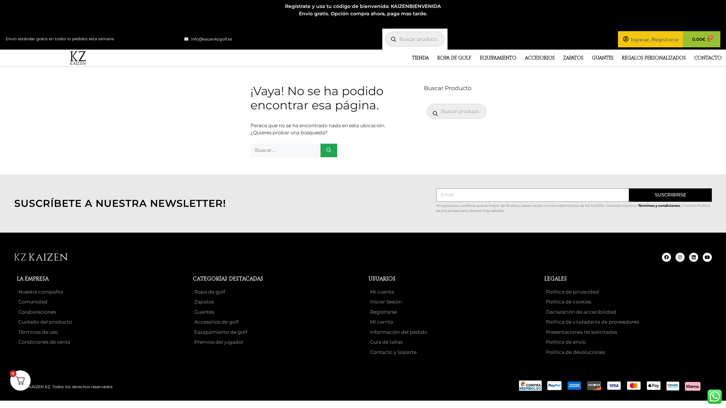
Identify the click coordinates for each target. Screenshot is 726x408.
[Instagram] (680, 257)
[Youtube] (707, 257)
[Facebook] (666, 257)
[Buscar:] (285, 150)
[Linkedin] (693, 257)
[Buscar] (328, 150)
